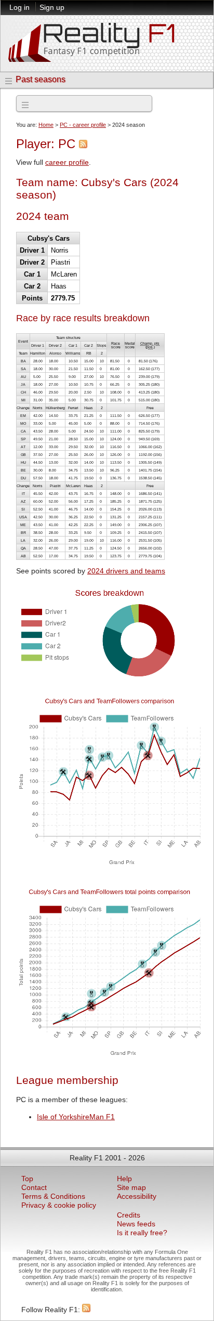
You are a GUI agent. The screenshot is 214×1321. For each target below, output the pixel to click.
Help (124, 1179)
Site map (131, 1188)
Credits (128, 1215)
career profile (67, 162)
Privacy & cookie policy (58, 1205)
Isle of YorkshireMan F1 (76, 1117)
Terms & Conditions (53, 1196)
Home (46, 125)
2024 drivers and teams (126, 571)
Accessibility (136, 1196)
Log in (19, 7)
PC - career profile (83, 125)
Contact (34, 1188)
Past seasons (40, 79)
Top (27, 1179)
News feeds (136, 1224)
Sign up (51, 7)
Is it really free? (142, 1233)
